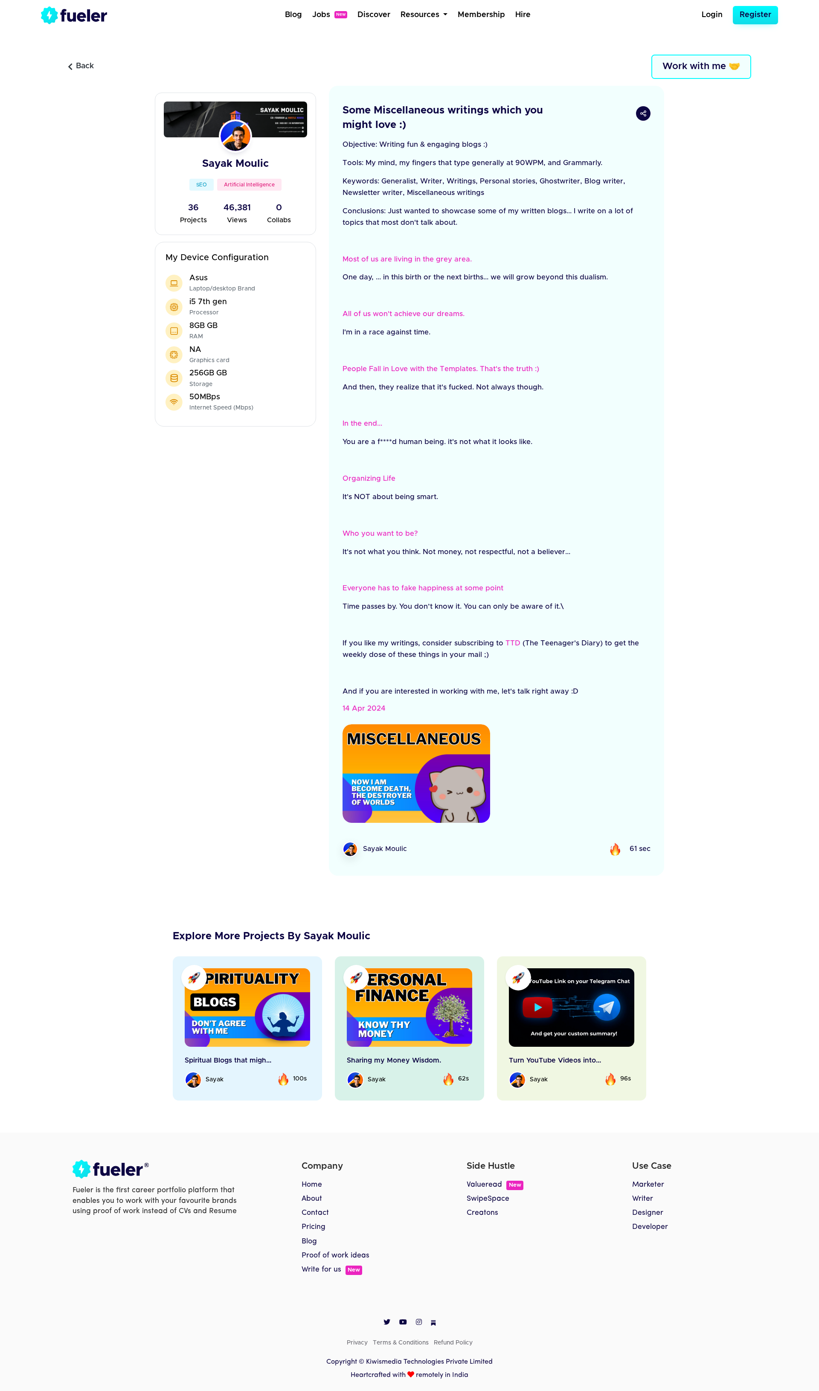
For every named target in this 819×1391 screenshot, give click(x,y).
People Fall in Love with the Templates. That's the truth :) (441, 369)
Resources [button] (421, 15)
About (312, 1198)
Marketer (648, 1184)
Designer (647, 1213)
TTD (512, 643)
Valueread (494, 1184)
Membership (481, 15)
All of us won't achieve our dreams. (404, 314)
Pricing (313, 1227)
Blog (293, 15)
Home (312, 1184)
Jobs (329, 15)
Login (712, 15)
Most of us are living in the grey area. (407, 259)
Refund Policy (453, 1343)
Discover (373, 15)
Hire (523, 15)
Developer (650, 1227)
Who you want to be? (380, 533)
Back (85, 66)
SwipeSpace (488, 1198)
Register (755, 15)
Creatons (482, 1213)
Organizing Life (369, 478)
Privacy (357, 1343)
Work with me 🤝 (701, 66)
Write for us (331, 1269)
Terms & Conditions (401, 1343)
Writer (642, 1198)
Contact (315, 1213)
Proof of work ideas (335, 1255)
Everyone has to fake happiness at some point (423, 588)
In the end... (362, 423)
